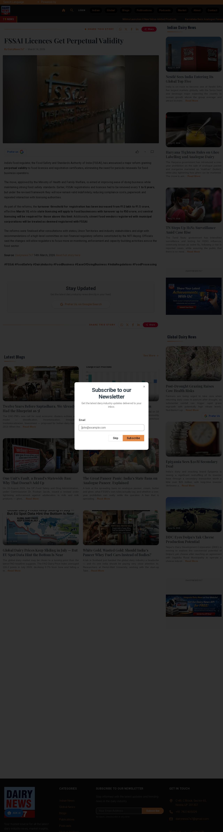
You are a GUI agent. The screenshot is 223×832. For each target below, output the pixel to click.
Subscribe (133, 438)
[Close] (144, 386)
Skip (115, 438)
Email (82, 419)
